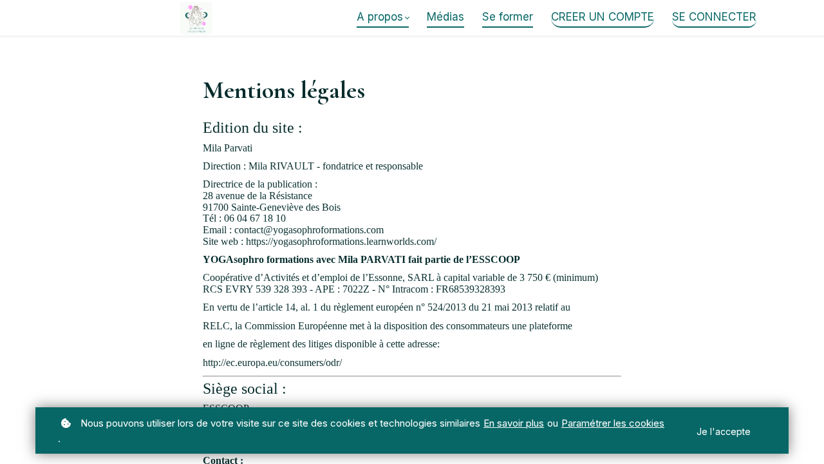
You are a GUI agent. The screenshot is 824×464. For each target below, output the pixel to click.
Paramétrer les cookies (612, 423)
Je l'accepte (724, 431)
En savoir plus (513, 423)
